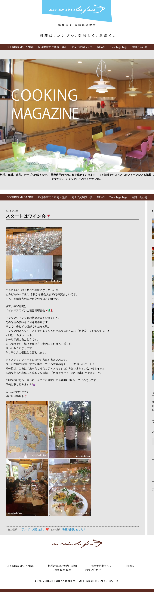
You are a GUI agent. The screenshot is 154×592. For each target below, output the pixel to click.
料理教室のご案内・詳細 (52, 47)
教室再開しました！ (68, 529)
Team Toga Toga (118, 47)
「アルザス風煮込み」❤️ (28, 529)
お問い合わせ (139, 47)
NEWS (101, 47)
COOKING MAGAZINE (20, 47)
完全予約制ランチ (82, 47)
